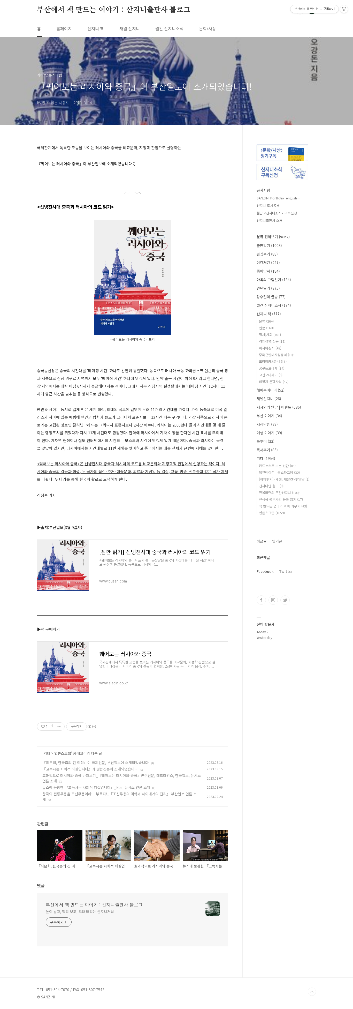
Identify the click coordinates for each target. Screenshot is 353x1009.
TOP (312, 992)
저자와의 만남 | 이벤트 (279, 407)
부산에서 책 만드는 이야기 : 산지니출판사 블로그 (113, 10)
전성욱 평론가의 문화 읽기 (281, 499)
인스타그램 (273, 600)
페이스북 (261, 600)
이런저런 (268, 262)
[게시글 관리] (59, 726)
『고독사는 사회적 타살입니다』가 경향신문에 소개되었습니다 (90, 769)
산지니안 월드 (271, 485)
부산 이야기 (269, 415)
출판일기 (269, 245)
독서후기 (267, 449)
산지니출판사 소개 (269, 220)
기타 (46, 753)
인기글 (277, 541)
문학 (266, 321)
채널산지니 (269, 398)
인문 (266, 327)
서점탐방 (267, 424)
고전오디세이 (270, 374)
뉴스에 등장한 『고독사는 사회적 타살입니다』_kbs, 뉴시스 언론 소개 (96, 787)
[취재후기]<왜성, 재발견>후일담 (284, 479)
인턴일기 (268, 288)
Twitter (286, 571)
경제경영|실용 (272, 341)
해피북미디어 (271, 390)
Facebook (265, 571)
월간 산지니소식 (169, 28)
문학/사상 (207, 28)
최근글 (262, 541)
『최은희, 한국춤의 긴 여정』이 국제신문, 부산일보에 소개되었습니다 (95, 762)
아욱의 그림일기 (274, 279)
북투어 (265, 441)
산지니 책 (95, 28)
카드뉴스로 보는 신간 (277, 465)
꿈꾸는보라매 (271, 368)
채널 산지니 (129, 28)
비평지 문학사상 (273, 381)
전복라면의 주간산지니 (279, 492)
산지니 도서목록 (268, 205)
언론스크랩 (62, 753)
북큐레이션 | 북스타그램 (279, 472)
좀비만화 (268, 271)
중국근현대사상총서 (276, 354)
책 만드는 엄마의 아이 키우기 (283, 506)
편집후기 (267, 254)
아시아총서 (270, 348)
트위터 (285, 600)
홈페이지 (64, 28)
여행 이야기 (269, 432)
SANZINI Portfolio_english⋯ (278, 198)
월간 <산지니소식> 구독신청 (277, 213)
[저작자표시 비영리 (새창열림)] (91, 726)
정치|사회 (270, 334)
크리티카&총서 (273, 361)
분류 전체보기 (273, 236)
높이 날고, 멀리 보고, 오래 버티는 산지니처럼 (80, 911)
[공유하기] (52, 726)
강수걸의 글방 (271, 296)
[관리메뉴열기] (344, 9)
